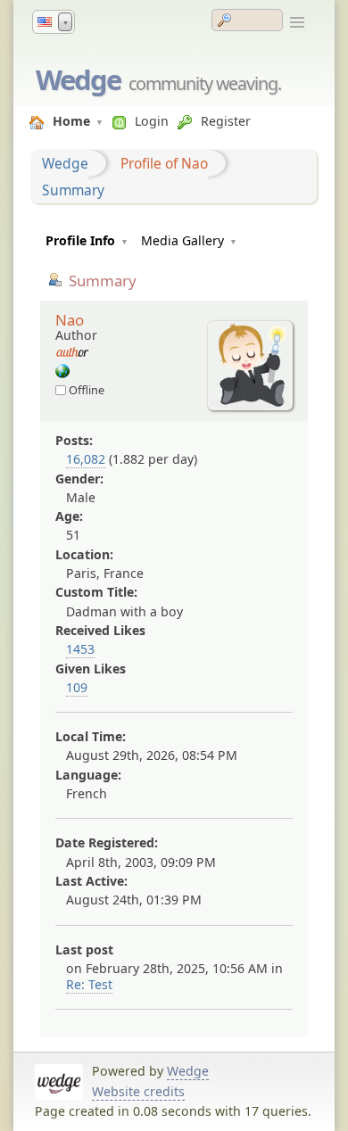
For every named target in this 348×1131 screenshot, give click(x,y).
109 (76, 687)
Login (152, 120)
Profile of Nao (164, 163)
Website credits (138, 1091)
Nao (69, 320)
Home (71, 120)
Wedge (78, 79)
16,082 (85, 458)
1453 (80, 648)
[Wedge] (62, 373)
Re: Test (89, 984)
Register (226, 120)
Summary (73, 190)
